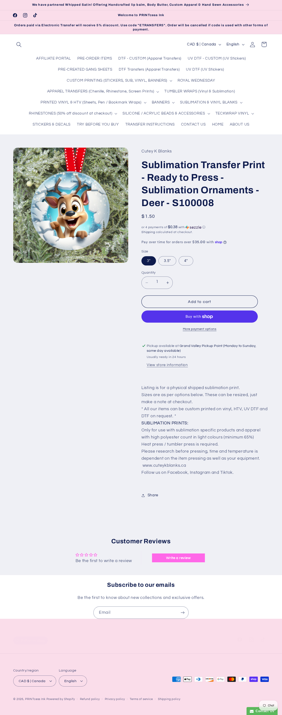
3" (148, 261)
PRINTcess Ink (35, 699)
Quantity (148, 272)
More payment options (200, 329)
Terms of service (141, 699)
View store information (167, 365)
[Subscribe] (182, 612)
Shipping (148, 232)
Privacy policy (115, 699)
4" (186, 261)
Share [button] (153, 495)
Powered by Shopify (60, 699)
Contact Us (264, 711)
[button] (19, 44)
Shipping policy (169, 699)
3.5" (167, 261)
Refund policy (90, 699)
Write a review (178, 558)
